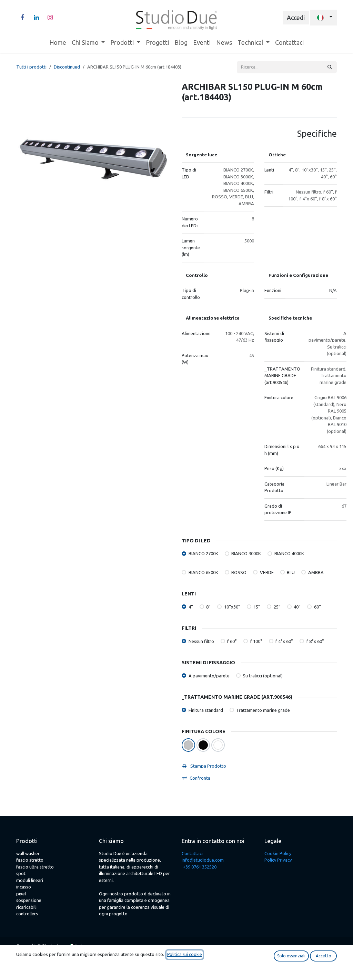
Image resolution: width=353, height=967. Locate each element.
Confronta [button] (200, 778)
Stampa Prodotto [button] (207, 765)
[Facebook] (22, 17)
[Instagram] (50, 17)
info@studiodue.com (203, 859)
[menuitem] (58, 42)
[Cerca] (330, 67)
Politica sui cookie (184, 954)
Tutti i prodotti (31, 66)
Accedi (296, 17)
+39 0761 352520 (199, 866)
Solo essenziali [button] (291, 956)
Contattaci (192, 853)
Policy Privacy (278, 859)
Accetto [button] (323, 956)
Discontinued (67, 66)
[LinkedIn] (36, 17)
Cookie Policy (277, 853)
